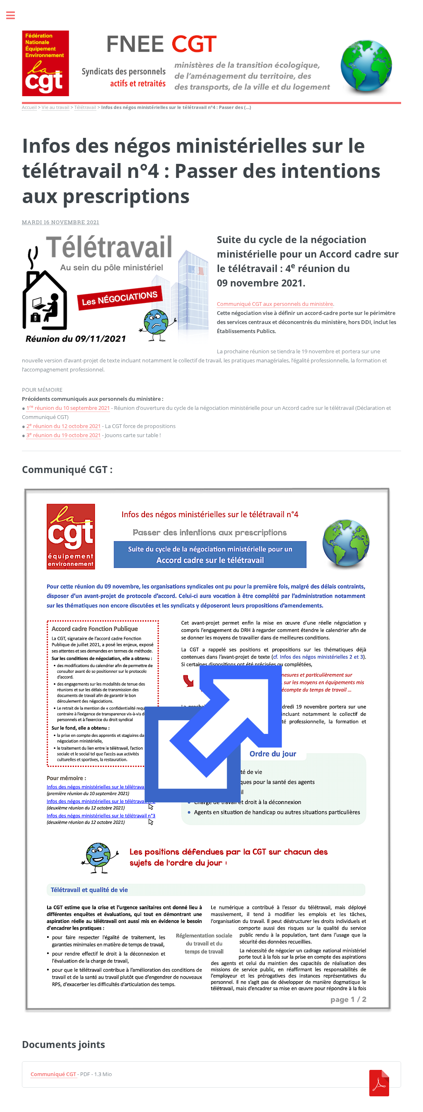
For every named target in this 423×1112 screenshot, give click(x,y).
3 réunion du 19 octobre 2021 (63, 435)
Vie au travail (55, 107)
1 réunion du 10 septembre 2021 (68, 408)
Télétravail (85, 107)
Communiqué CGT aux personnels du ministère (275, 304)
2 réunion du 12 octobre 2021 (63, 426)
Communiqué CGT (53, 1074)
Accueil (29, 107)
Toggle (15, 15)
